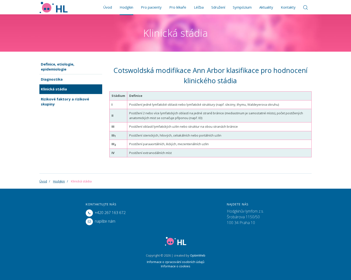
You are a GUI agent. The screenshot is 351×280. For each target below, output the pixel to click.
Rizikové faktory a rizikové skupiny (65, 101)
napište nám (105, 221)
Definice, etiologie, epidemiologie (57, 66)
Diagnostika (52, 79)
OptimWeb (197, 255)
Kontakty (288, 7)
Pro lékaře (177, 7)
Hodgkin (126, 7)
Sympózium (242, 7)
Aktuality (266, 7)
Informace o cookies (175, 266)
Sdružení (218, 7)
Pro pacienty (151, 7)
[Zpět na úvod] (53, 7)
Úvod (107, 7)
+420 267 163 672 (110, 212)
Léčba (199, 7)
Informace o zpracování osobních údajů (175, 262)
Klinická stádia (54, 89)
